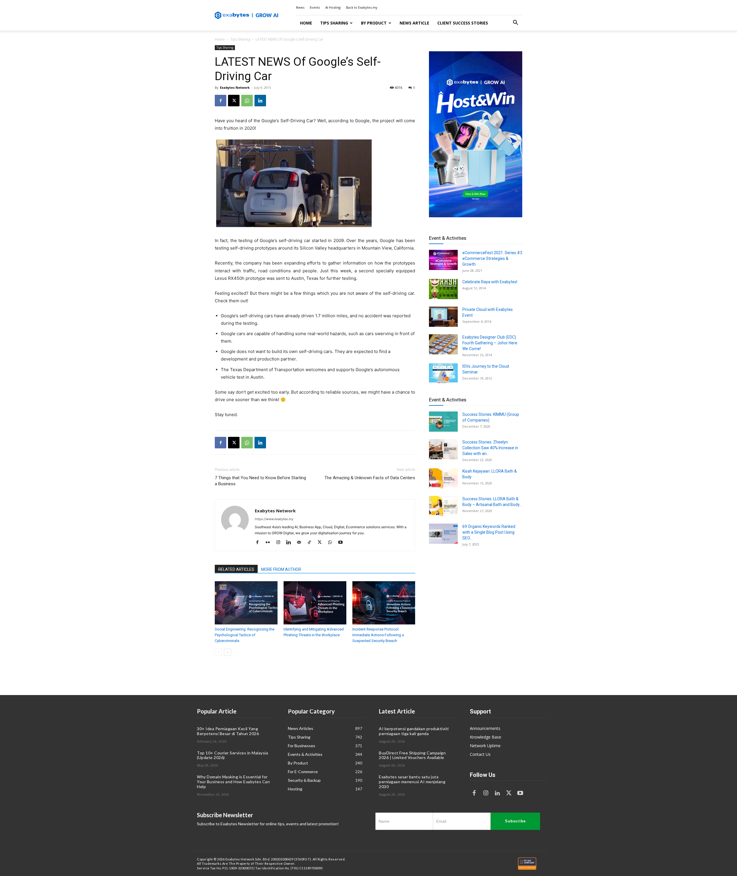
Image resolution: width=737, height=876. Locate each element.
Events (315, 7)
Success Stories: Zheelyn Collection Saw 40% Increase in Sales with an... (490, 448)
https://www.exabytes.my (274, 519)
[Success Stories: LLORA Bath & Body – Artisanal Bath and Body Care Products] (443, 506)
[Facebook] (220, 100)
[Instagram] (280, 542)
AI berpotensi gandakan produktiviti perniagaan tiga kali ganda (414, 731)
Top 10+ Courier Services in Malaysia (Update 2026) (232, 755)
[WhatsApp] (247, 100)
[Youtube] (342, 542)
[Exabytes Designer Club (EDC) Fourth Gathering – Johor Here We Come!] (443, 344)
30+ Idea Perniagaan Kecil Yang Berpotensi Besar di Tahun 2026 (228, 731)
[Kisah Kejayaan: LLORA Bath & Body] (443, 478)
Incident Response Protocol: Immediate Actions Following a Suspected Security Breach (378, 635)
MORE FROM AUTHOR (281, 569)
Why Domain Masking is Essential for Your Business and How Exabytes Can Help (233, 781)
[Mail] (301, 542)
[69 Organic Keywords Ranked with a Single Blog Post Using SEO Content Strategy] (443, 534)
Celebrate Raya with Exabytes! (489, 282)
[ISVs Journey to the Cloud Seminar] (443, 373)
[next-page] (227, 652)
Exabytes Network (235, 87)
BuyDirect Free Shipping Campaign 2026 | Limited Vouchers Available (412, 755)
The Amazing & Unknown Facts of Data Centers (369, 477)
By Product (374, 23)
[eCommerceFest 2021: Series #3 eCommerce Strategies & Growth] (443, 260)
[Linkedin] (260, 100)
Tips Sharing (334, 23)
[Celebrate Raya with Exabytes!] (443, 289)
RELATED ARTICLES (236, 569)
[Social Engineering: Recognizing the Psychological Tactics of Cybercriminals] (246, 602)
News (300, 7)
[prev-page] (218, 652)
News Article (414, 23)
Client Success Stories (462, 23)
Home (306, 23)
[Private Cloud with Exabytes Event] (443, 317)
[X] (234, 100)
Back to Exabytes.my (361, 7)
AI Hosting (333, 7)
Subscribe (515, 821)
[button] (515, 23)
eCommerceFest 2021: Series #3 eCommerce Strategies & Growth (492, 258)
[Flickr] (270, 542)
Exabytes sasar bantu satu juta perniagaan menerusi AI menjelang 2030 (412, 781)
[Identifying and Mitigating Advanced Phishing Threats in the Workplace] (315, 602)
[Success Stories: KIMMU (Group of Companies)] (443, 421)
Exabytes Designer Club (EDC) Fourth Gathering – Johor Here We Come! (489, 343)
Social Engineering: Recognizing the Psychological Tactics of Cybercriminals (244, 635)
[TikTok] (311, 542)
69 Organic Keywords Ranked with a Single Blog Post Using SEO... (488, 532)
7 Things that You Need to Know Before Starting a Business (260, 480)
